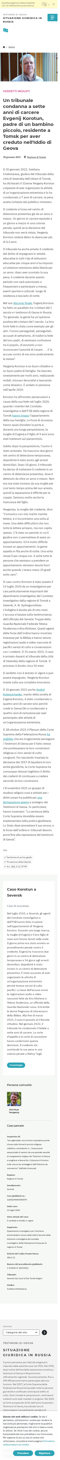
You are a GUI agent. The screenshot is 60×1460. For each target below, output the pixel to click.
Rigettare (44, 1453)
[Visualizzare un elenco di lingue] (46, 4)
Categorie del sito (16, 1332)
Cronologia (16, 1065)
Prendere (23, 1453)
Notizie (11, 47)
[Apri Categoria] (44, 1332)
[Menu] (53, 17)
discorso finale (22, 303)
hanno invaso (20, 415)
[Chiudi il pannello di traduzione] (54, 4)
